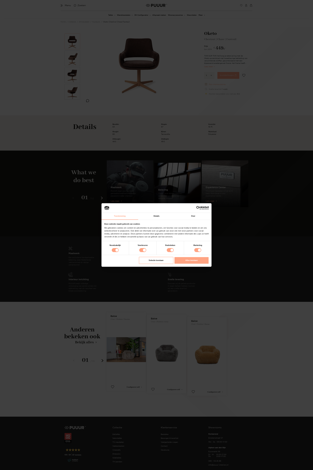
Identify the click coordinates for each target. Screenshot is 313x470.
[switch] (142, 250)
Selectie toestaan (156, 260)
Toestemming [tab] (120, 216)
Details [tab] (157, 216)
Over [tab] (193, 216)
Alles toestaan (191, 260)
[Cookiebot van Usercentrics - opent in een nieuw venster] (198, 208)
